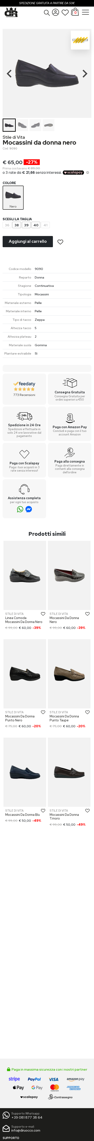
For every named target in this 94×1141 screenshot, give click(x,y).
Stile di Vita (14, 137)
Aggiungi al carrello (28, 241)
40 (35, 225)
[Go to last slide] (10, 74)
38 (16, 225)
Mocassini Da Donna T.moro (64, 816)
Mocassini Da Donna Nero (64, 620)
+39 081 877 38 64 (26, 1117)
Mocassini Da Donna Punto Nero (20, 718)
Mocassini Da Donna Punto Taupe (64, 718)
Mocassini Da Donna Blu (22, 815)
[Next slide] (84, 74)
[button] (47, 13)
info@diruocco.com (25, 1130)
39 (26, 225)
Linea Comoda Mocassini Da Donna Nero (23, 620)
